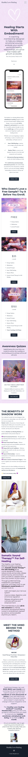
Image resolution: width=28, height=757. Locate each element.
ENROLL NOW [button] (14, 179)
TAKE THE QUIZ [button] (14, 396)
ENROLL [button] (14, 231)
